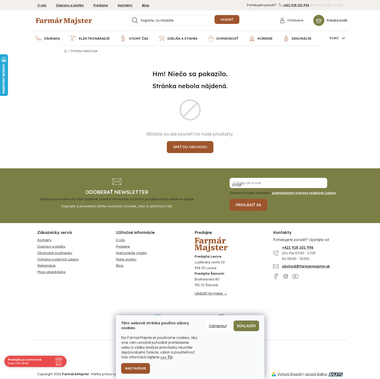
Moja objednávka (51, 272)
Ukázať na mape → (211, 293)
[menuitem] (50, 38)
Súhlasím (246, 326)
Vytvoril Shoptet (290, 374)
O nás (41, 5)
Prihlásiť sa (248, 205)
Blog (145, 5)
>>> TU (166, 357)
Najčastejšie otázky (131, 253)
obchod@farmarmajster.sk (306, 266)
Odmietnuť (218, 326)
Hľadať (227, 19)
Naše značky (126, 259)
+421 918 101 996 (296, 5)
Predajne (100, 5)
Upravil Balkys (316, 374)
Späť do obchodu (190, 147)
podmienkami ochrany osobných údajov (304, 193)
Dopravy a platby (70, 5)
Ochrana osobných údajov (58, 259)
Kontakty (125, 5)
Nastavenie (135, 368)
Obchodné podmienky (54, 253)
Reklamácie (46, 265)
